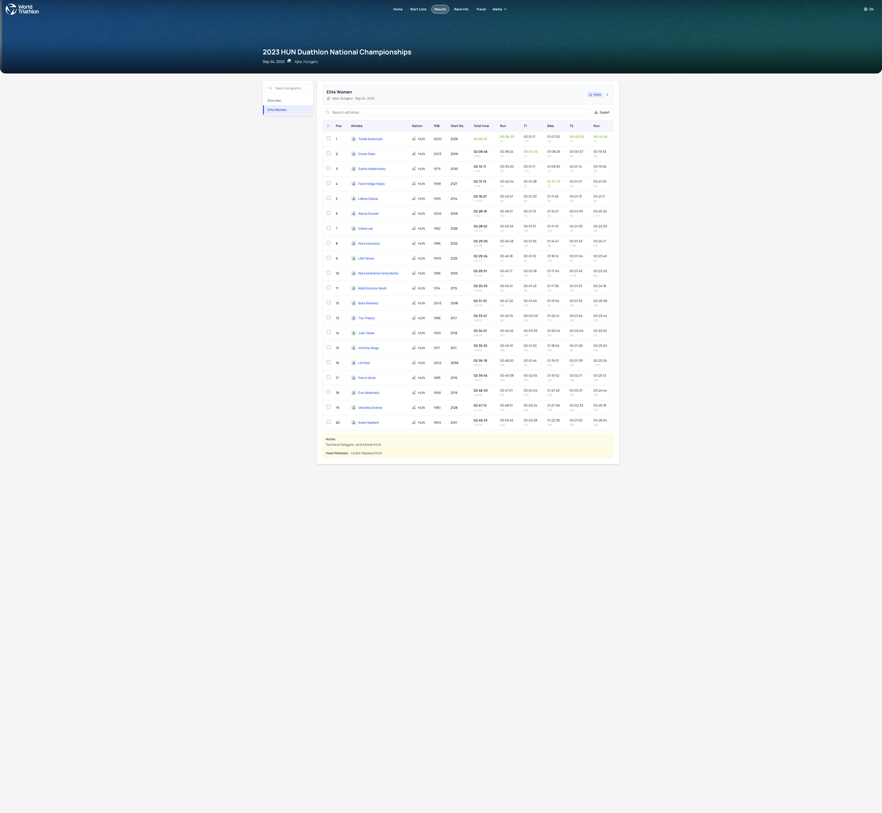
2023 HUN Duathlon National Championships (337, 51)
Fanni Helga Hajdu (371, 183)
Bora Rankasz (368, 303)
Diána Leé (365, 228)
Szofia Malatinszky (372, 169)
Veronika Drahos (370, 407)
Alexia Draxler (368, 213)
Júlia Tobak (366, 333)
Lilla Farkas (366, 258)
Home (397, 9)
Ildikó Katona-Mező (372, 288)
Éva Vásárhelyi (368, 392)
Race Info (461, 9)
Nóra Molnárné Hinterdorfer (378, 273)
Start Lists (418, 9)
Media (497, 9)
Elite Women (277, 109)
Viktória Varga (368, 348)
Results (440, 9)
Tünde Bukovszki (370, 139)
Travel (481, 9)
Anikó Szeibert (368, 422)
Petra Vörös (367, 377)
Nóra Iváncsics (369, 243)
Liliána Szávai (368, 198)
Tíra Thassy (366, 318)
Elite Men (274, 100)
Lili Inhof (364, 363)
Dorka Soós (366, 154)
